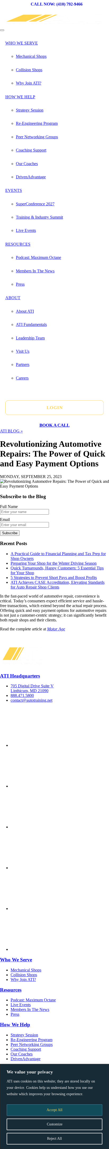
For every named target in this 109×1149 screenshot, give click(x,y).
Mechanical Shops (31, 56)
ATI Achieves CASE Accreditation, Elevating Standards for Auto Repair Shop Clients (58, 584)
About (12, 297)
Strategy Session (29, 110)
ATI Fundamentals (31, 324)
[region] (54, 1106)
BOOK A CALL (54, 425)
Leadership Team (30, 338)
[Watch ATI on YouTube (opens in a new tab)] (50, 908)
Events (13, 190)
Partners (22, 364)
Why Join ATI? (28, 83)
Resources (17, 244)
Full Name (9, 506)
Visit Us (22, 351)
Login (55, 407)
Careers (22, 378)
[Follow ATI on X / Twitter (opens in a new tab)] (50, 786)
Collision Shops (29, 70)
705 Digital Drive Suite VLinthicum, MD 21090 (32, 688)
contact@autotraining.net (31, 700)
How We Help (20, 97)
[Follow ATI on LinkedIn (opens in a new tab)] (50, 867)
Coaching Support (31, 150)
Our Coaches (27, 163)
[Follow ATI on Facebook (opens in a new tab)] (50, 745)
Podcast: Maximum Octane (38, 257)
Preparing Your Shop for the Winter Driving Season (54, 563)
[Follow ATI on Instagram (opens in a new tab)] (50, 827)
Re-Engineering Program (37, 123)
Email (5, 519)
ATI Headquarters (20, 676)
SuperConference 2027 (35, 204)
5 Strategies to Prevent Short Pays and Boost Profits (54, 577)
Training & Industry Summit (39, 217)
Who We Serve (21, 43)
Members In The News (35, 271)
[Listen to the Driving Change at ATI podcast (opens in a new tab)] (50, 949)
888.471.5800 (22, 695)
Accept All (54, 1110)
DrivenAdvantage (31, 177)
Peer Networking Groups (37, 137)
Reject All (54, 1139)
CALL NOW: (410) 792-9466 (57, 4)
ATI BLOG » (11, 431)
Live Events (26, 230)
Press (20, 284)
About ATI (25, 311)
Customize (54, 1124)
